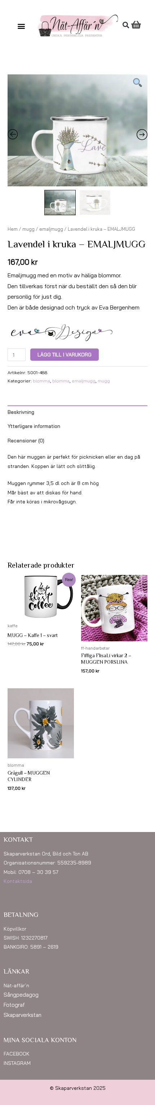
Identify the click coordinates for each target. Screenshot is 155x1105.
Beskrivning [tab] (21, 412)
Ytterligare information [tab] (34, 426)
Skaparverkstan (22, 1014)
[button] (21, 26)
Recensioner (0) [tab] (26, 440)
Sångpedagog (21, 994)
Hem (13, 229)
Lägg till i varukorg (64, 354)
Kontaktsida (18, 881)
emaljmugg (51, 229)
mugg (28, 229)
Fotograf (14, 1004)
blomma (41, 381)
